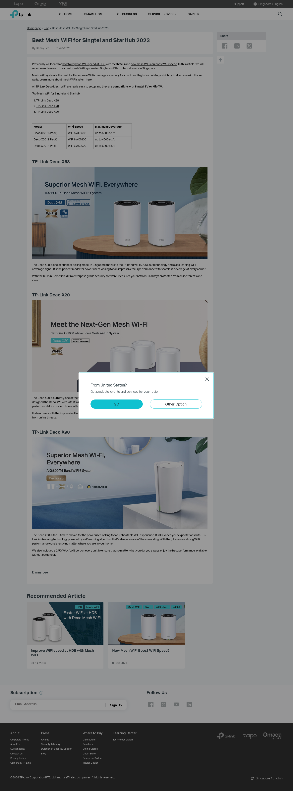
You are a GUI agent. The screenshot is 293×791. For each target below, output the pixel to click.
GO (116, 404)
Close (207, 379)
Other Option (176, 404)
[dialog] (146, 395)
